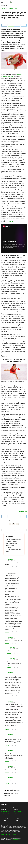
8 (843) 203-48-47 (18, 811)
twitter (17, 818)
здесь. (7, 551)
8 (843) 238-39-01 (5, 811)
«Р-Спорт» (10, 221)
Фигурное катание (13, 8)
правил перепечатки (16, 839)
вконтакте (6, 818)
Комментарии (14, 530)
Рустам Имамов (22, 511)
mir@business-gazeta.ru (19, 813)
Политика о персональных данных (8, 834)
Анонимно (10, 559)
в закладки (24, 5)
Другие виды (4, 8)
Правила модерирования (9, 796)
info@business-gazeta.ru (7, 813)
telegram (18, 820)
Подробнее (8, 547)
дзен (4, 820)
